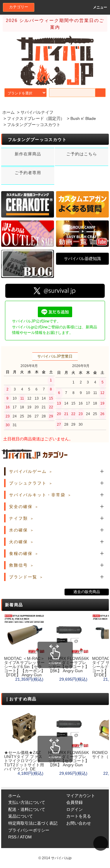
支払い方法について (26, 802)
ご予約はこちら (81, 154)
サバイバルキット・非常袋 (37, 494)
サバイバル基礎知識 (82, 258)
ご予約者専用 (28, 172)
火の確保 (18, 541)
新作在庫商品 (28, 154)
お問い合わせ (78, 823)
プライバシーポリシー (28, 830)
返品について (20, 816)
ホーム (8, 112)
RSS (12, 837)
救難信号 (18, 565)
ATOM (26, 837)
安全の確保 (21, 506)
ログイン (74, 809)
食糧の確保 (21, 553)
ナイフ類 (18, 518)
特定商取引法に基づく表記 (32, 823)
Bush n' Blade (83, 118)
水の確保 (18, 530)
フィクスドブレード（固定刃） (36, 118)
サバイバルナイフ (37, 112)
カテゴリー (18, 7)
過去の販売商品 (86, 592)
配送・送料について (26, 809)
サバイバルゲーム (28, 471)
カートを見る (78, 816)
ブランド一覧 (23, 577)
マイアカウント (80, 795)
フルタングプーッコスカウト (33, 124)
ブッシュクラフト (28, 483)
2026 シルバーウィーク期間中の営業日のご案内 (55, 24)
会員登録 (74, 802)
